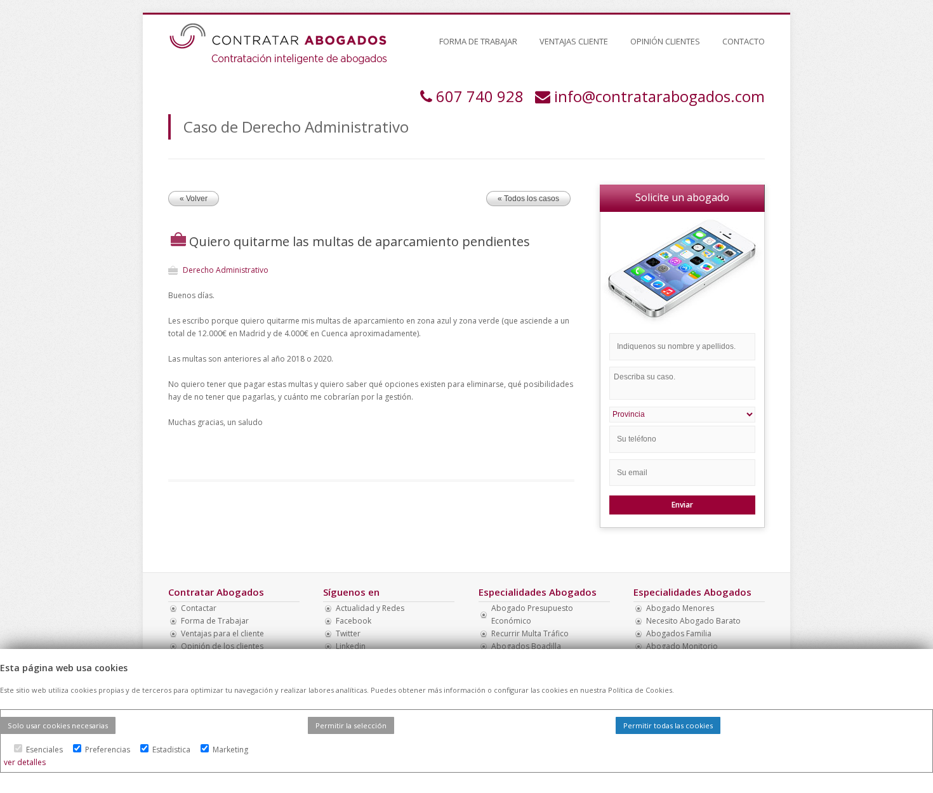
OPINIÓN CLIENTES (665, 41)
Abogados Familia (678, 633)
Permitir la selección (351, 725)
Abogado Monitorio (682, 646)
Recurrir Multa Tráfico (530, 633)
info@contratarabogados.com (659, 96)
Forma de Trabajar (215, 620)
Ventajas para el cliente (222, 633)
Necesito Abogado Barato (693, 620)
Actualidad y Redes (370, 608)
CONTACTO (743, 41)
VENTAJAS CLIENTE (573, 41)
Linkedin (351, 646)
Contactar (198, 608)
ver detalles (25, 762)
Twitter (348, 633)
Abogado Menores (680, 608)
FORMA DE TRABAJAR (478, 41)
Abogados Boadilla (526, 646)
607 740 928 (480, 96)
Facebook (353, 620)
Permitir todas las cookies (668, 725)
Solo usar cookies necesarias (58, 725)
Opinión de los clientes (222, 646)
